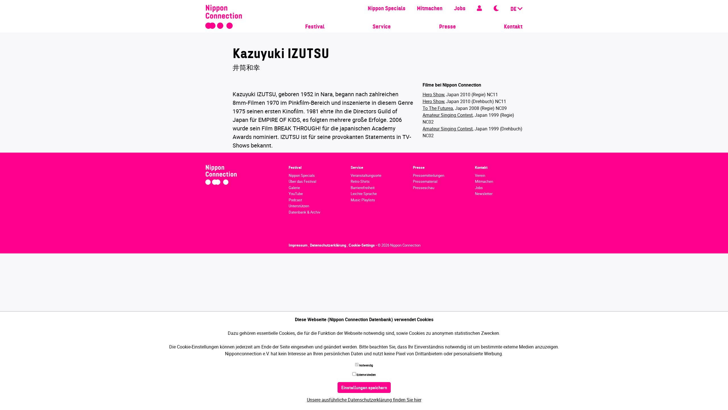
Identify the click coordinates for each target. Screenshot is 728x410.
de (514, 9)
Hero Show (433, 94)
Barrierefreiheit (363, 187)
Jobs (460, 9)
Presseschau (423, 187)
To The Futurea (438, 108)
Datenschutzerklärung (328, 245)
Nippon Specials (387, 9)
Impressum (298, 245)
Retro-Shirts (360, 181)
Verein (480, 175)
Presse (447, 27)
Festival (314, 27)
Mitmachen (429, 9)
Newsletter (484, 193)
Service (382, 27)
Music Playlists (363, 199)
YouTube (296, 193)
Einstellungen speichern (364, 388)
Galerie (294, 187)
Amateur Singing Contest (448, 115)
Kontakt (513, 27)
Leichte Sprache (364, 193)
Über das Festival (302, 181)
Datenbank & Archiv (304, 212)
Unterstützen (299, 205)
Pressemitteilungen (428, 175)
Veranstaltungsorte (366, 175)
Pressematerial (425, 181)
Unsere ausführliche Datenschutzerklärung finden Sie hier (364, 400)
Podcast (295, 199)
